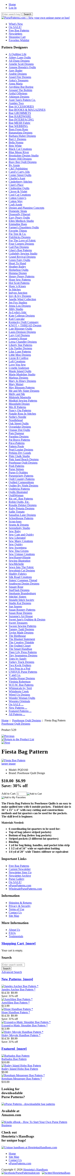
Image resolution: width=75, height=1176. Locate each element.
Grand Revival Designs (22, 256)
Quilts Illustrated (18, 492)
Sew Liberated (17, 537)
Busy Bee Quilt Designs (23, 162)
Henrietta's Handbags (35, 1169)
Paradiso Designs (19, 436)
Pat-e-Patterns (17, 443)
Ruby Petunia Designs (21, 508)
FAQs (12, 933)
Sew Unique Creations (22, 554)
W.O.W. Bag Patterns (21, 684)
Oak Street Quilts (19, 423)
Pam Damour (16, 433)
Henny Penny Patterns (21, 276)
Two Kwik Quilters (20, 665)
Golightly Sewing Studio (23, 253)
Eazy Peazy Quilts (19, 217)
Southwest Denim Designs (24, 583)
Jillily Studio (16, 309)
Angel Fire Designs (20, 77)
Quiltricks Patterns (19, 488)
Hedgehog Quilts (18, 269)
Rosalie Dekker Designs (23, 505)
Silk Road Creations (20, 577)
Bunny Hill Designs (20, 158)
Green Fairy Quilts (19, 260)
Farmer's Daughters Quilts (24, 227)
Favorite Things (18, 230)
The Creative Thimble (21, 642)
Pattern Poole (16, 446)
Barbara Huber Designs (22, 135)
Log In (13, 7)
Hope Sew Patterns (20, 279)
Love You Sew (17, 364)
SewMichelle (16, 563)
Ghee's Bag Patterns (20, 250)
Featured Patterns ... (20, 711)
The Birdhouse (17, 635)
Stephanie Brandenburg (22, 593)
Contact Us (15, 912)
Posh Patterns (16, 465)
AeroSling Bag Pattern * (15, 1002)
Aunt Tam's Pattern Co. (22, 99)
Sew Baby (15, 531)
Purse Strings (16, 469)
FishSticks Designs (20, 237)
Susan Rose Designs (20, 613)
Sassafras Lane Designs (22, 514)
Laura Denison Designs (22, 331)
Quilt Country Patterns (22, 479)
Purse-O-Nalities (18, 472)
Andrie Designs (18, 73)
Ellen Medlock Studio (21, 220)
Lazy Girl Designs (19, 335)
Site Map (14, 915)
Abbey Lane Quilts (20, 57)
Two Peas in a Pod (19, 668)
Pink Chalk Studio (19, 456)
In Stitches (15, 289)
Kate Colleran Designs (22, 315)
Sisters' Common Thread (23, 580)
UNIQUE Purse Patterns (23, 671)
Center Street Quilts (20, 175)
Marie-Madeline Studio (22, 374)
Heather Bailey (17, 266)
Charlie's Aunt (17, 178)
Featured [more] (14, 1049)
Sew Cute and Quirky (21, 534)
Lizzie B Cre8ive (18, 358)
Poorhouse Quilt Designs (26, 720)
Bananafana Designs (20, 132)
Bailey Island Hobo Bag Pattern (19, 1068)
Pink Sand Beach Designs (24, 459)
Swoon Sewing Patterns (22, 626)
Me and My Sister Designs (24, 390)
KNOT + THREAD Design (25, 325)
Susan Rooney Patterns (22, 609)
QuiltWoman (16, 495)
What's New (16, 23)
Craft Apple (15, 204)
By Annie (14, 165)
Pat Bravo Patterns (19, 439)
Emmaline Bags (18, 224)
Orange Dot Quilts (19, 430)
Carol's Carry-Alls (19, 171)
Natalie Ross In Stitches (22, 413)
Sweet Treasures (18, 622)
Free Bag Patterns (19, 30)
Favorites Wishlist (19, 40)
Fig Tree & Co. (17, 233)
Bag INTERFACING (21, 119)
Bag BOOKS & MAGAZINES (27, 109)
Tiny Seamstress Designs (23, 655)
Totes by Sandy (18, 658)
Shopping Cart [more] (18, 943)
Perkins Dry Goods (20, 452)
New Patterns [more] (17, 979)
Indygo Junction (18, 292)
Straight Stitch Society (21, 599)
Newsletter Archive (20, 875)
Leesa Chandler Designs (23, 341)
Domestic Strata (18, 211)
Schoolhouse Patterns (21, 518)
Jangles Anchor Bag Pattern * (18, 989)
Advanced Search (11, 972)
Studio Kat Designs (20, 603)
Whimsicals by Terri (20, 688)
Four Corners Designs (21, 243)
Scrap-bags (15, 521)
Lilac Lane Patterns (20, 351)
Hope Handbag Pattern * (15, 1012)
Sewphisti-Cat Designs (22, 570)
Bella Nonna (16, 142)
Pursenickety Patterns (21, 475)
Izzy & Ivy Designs (20, 296)
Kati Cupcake (17, 318)
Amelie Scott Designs (21, 64)
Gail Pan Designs (19, 247)
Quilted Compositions (21, 482)
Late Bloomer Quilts (20, 328)
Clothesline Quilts (19, 188)
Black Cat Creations (20, 148)
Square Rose (16, 586)
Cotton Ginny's (17, 198)
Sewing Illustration (19, 560)
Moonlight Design (19, 403)
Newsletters (15, 33)
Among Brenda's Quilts (22, 67)
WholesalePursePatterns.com (25, 888)
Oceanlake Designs (20, 426)
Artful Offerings (18, 93)
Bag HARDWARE (20, 116)
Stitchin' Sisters (17, 596)
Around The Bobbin (20, 90)
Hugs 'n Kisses (17, 286)
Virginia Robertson (20, 681)
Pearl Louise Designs (21, 449)
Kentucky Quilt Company (24, 322)
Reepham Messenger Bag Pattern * (21, 1078)
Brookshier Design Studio (24, 155)
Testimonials (16, 936)
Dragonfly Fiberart (19, 214)
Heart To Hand (17, 263)
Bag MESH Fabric (19, 122)
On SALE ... (16, 704)
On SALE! (15, 27)
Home (12, 4)
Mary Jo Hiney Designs (22, 380)
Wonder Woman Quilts (22, 697)
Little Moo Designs (20, 354)
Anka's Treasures (18, 80)
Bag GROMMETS (20, 113)
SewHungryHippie (20, 557)
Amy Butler (15, 70)
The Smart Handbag (20, 648)
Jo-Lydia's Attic (18, 312)
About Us (14, 929)
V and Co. (15, 675)
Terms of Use (16, 909)
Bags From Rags (18, 129)
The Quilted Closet (20, 645)
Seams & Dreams (19, 524)
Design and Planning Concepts (26, 207)
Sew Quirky (16, 544)
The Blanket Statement (22, 639)
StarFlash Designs (19, 590)
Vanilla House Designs (22, 678)
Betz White (15, 145)
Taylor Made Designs (21, 632)
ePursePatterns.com (20, 885)
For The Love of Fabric (22, 240)
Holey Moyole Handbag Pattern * (20, 1035)
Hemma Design (18, 273)
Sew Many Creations (21, 541)
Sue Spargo (15, 606)
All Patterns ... (17, 714)
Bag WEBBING (18, 126)
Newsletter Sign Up (20, 872)
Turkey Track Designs (21, 662)
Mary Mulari (16, 384)
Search (6, 957)
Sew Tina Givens (19, 550)
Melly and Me (17, 394)
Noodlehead (16, 420)
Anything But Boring (21, 86)
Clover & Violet (18, 191)
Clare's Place (16, 184)
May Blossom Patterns (22, 387)
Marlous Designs (18, 377)
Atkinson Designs (19, 96)
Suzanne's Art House (21, 616)
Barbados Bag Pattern (14, 1059)
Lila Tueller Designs (20, 348)
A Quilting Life (17, 54)
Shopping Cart (17, 36)
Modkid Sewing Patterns (23, 400)
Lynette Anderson (19, 367)
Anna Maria (16, 83)
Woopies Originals (19, 701)
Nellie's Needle (17, 416)
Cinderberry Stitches (20, 181)
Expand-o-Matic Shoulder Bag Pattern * (24, 1025)
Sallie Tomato (17, 511)
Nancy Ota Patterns (20, 410)
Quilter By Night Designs (23, 485)
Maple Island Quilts (20, 371)
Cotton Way (16, 201)
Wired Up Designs (19, 694)
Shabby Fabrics (18, 573)
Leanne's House (18, 338)
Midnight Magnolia (20, 397)
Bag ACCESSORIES (21, 106)
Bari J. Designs (17, 139)
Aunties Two (16, 103)
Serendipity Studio (19, 528)
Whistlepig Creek (19, 691)
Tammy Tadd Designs (21, 629)
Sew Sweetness (18, 547)
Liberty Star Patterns (20, 345)
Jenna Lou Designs (20, 305)
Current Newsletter (20, 869)
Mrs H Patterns (17, 407)
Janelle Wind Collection (22, 299)
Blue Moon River (19, 152)
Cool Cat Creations (20, 194)
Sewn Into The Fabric (21, 567)
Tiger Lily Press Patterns (23, 652)
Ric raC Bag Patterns (21, 498)
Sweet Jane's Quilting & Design (27, 619)
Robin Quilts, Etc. (19, 501)
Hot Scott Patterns (19, 282)
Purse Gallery (16, 878)
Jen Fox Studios (18, 302)
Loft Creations (17, 361)
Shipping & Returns (20, 902)
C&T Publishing (18, 168)
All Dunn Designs (19, 60)
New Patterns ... (18, 707)
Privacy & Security (20, 906)
